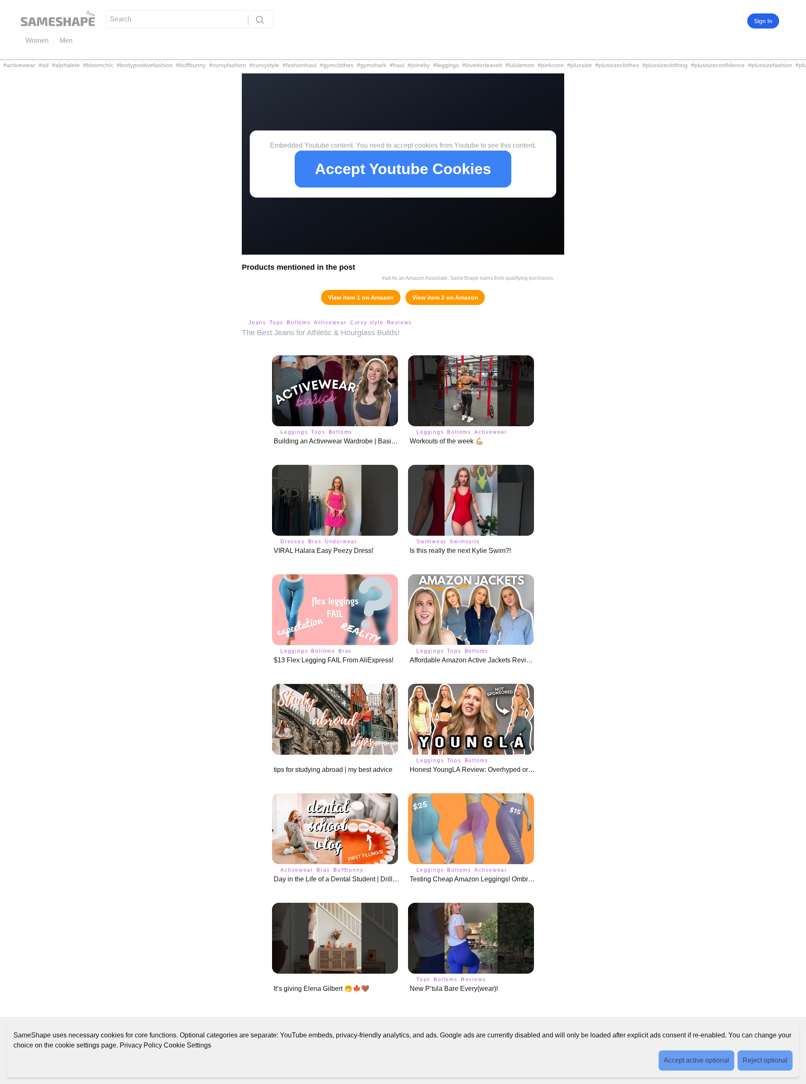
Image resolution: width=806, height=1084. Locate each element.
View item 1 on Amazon (361, 297)
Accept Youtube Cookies (403, 168)
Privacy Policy (141, 1045)
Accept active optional (696, 1060)
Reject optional (765, 1060)
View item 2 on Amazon (445, 297)
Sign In (763, 21)
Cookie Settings (187, 1045)
